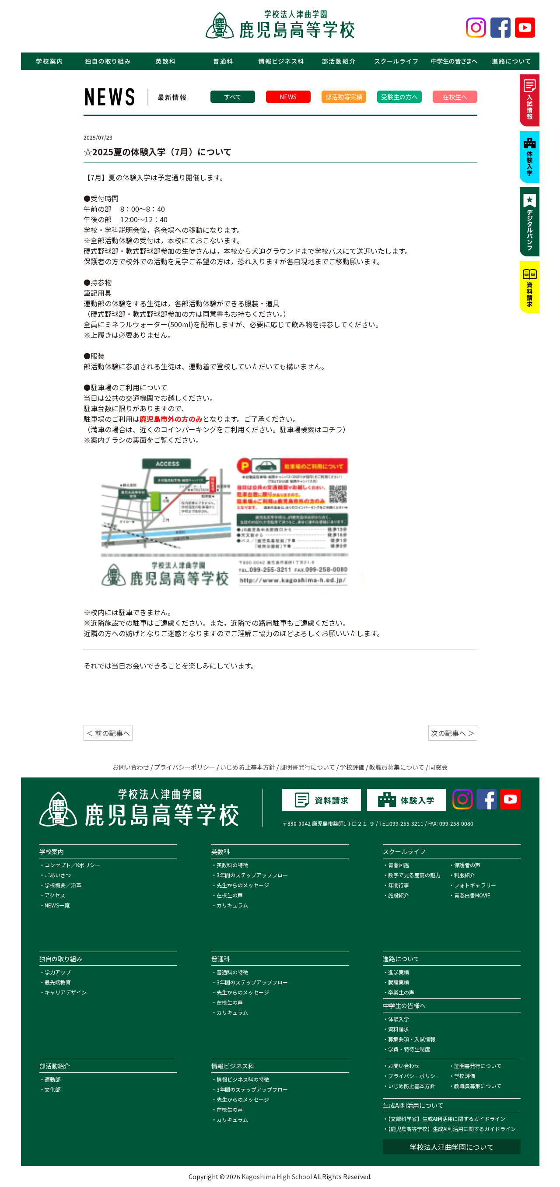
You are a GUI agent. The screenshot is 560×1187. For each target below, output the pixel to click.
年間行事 (398, 885)
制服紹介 (464, 875)
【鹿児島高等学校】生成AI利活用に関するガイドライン (452, 1128)
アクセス (55, 895)
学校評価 (352, 767)
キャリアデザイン (66, 992)
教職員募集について (396, 767)
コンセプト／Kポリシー (72, 864)
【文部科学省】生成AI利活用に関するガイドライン (446, 1118)
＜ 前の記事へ (108, 733)
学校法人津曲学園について (452, 1146)
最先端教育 (58, 982)
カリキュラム (232, 905)
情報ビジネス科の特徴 (243, 1079)
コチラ (332, 429)
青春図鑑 (398, 864)
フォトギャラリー (475, 885)
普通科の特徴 (232, 972)
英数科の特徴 (232, 864)
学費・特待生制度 (409, 1049)
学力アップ (58, 972)
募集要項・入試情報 (411, 1039)
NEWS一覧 (57, 905)
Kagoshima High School (277, 1176)
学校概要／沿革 (63, 885)
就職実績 (398, 982)
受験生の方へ (399, 96)
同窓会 (438, 767)
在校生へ (455, 96)
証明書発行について (307, 767)
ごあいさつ (58, 875)
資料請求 (398, 1029)
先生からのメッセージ (243, 885)
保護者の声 (467, 864)
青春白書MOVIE (472, 895)
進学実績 (398, 972)
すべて (233, 96)
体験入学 (398, 1018)
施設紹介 (398, 895)
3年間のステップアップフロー (252, 875)
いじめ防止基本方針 (247, 767)
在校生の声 (230, 895)
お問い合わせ (130, 767)
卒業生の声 (401, 992)
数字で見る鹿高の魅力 (414, 875)
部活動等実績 (344, 96)
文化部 (52, 1089)
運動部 (52, 1079)
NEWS (288, 96)
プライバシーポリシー (184, 767)
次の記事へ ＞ (453, 733)
